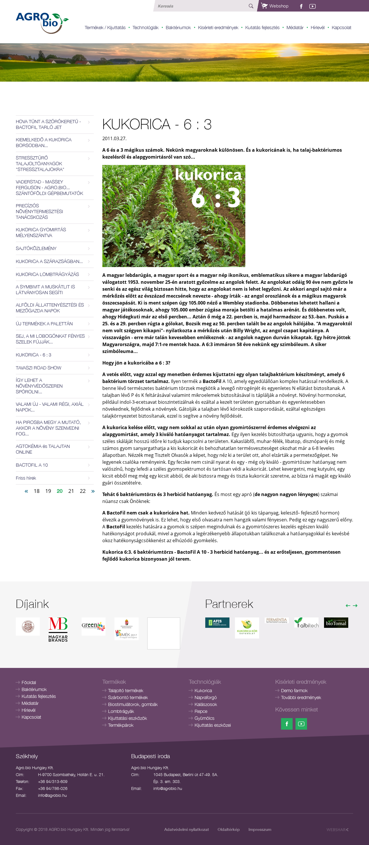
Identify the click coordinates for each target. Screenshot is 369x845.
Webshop (278, 5)
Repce (201, 711)
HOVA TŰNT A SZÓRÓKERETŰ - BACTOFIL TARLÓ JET (48, 124)
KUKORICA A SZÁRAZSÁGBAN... (49, 261)
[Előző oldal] (26, 490)
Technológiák (146, 27)
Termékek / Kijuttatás (105, 27)
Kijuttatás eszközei (213, 725)
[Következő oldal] (93, 490)
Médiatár (295, 27)
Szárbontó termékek (128, 697)
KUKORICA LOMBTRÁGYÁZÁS (47, 274)
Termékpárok (120, 725)
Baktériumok (178, 27)
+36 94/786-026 (52, 788)
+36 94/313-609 (52, 781)
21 (71, 490)
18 (36, 490)
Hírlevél (318, 27)
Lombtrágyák (121, 711)
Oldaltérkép (229, 829)
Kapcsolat (341, 27)
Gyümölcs (204, 718)
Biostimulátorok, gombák (133, 704)
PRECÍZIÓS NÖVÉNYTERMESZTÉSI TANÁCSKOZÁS (39, 211)
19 (48, 490)
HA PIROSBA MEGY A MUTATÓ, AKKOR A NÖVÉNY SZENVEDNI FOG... (48, 428)
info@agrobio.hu (52, 795)
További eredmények (301, 697)
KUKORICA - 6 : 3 (33, 354)
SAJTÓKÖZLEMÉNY (36, 248)
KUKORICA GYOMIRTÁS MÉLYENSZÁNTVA (41, 232)
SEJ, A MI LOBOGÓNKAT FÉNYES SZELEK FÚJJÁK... (50, 338)
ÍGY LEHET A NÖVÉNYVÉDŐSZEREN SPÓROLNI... (39, 386)
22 (83, 490)
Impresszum (259, 829)
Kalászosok (206, 704)
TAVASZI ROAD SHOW (38, 367)
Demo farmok (294, 690)
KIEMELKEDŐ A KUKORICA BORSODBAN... (43, 142)
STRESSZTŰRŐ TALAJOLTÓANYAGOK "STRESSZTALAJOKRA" (40, 163)
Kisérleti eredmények (218, 27)
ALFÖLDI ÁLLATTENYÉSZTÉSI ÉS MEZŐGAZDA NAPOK (50, 307)
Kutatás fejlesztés (262, 27)
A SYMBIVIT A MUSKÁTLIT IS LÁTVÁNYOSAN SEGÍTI (45, 289)
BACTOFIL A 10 (32, 464)
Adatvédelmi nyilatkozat (186, 829)
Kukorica (203, 690)
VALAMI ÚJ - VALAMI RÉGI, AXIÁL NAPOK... (50, 406)
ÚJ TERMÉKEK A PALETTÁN (44, 323)
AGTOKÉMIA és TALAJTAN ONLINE (43, 449)
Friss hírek (26, 477)
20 (60, 491)
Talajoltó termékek (125, 690)
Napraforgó (206, 697)
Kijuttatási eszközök (127, 718)
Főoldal (29, 682)
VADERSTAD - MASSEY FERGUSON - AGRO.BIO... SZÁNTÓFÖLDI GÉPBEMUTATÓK (49, 187)
